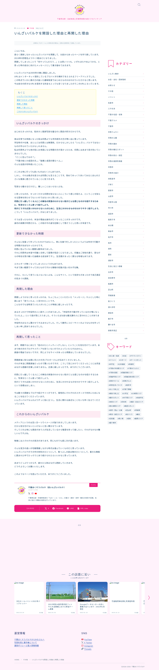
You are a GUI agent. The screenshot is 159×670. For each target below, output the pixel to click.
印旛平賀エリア (115, 377)
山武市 (110, 196)
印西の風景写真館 (115, 161)
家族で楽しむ (114, 393)
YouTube (88, 640)
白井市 (110, 272)
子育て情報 (127, 389)
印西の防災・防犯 (115, 155)
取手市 (128, 385)
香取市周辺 (112, 330)
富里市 (110, 190)
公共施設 (122, 364)
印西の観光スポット (116, 150)
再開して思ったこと (25, 108)
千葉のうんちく (134, 368)
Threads (87, 649)
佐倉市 (110, 103)
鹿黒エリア (139, 418)
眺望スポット (129, 406)
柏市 (110, 243)
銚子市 (110, 319)
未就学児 (140, 398)
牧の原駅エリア (115, 406)
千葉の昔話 (113, 372)
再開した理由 (22, 104)
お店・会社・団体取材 (117, 79)
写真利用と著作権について (25, 643)
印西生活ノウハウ (116, 385)
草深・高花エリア (116, 414)
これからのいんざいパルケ (27, 111)
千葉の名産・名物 (115, 114)
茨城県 (137, 410)
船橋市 (110, 284)
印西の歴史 (112, 144)
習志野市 (111, 278)
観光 (138, 414)
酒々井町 (111, 307)
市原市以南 (112, 202)
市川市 (110, 208)
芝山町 (110, 290)
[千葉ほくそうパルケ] (79, 10)
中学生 (112, 364)
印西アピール (114, 381)
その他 (31, 28)
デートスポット (136, 360)
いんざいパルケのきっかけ (27, 96)
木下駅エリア (128, 398)
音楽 (129, 418)
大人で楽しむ (114, 389)
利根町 (131, 364)
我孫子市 (111, 220)
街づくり (111, 301)
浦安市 (110, 260)
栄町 (110, 249)
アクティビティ (136, 356)
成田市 (110, 214)
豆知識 (112, 418)
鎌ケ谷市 (111, 325)
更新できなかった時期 (25, 100)
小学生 (125, 393)
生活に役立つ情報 (115, 266)
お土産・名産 (114, 356)
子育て (110, 184)
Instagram (88, 646)
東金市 (110, 231)
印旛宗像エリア (127, 372)
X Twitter (88, 643)
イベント (111, 97)
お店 (124, 356)
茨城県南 (111, 295)
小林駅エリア (137, 393)
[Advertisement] (126, 41)
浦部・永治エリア (137, 402)
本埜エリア (113, 402)
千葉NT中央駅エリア (117, 368)
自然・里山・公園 (116, 410)
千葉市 (110, 126)
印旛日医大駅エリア (132, 377)
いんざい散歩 (113, 74)
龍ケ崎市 (113, 423)
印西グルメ (127, 381)
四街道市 (111, 179)
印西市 (110, 167)
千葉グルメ (112, 120)
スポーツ (123, 360)
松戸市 (110, 237)
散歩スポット (114, 398)
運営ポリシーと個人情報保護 (26, 646)
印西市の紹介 (113, 173)
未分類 (110, 225)
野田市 (110, 313)
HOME (17, 660)
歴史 (110, 255)
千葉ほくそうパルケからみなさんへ (29, 640)
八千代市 (111, 109)
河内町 (124, 402)
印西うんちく (113, 132)
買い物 (121, 418)
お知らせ (111, 85)
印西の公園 (112, 138)
